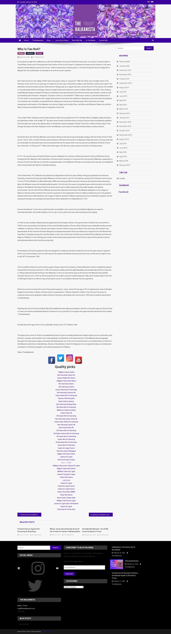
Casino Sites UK (66, 413)
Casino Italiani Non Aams (66, 378)
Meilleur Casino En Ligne (66, 471)
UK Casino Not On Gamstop (66, 416)
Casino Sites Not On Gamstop (66, 390)
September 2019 (125, 83)
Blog (48, 40)
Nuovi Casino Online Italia (66, 498)
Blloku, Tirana (22, 606)
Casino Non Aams (66, 477)
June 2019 (123, 96)
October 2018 (124, 131)
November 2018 (125, 126)
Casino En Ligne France (66, 448)
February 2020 (124, 62)
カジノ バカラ (66, 463)
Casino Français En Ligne (66, 474)
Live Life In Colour (62, 40)
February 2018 (124, 165)
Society (39, 53)
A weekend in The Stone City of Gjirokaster (123, 548)
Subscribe (69, 574)
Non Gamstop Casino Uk (66, 375)
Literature (30, 53)
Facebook (124, 185)
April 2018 (123, 156)
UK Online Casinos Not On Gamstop (66, 433)
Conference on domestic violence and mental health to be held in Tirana (125, 575)
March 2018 (123, 161)
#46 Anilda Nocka (131, 561)
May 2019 (123, 100)
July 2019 (122, 92)
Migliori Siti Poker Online (66, 454)
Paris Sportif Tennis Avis (66, 509)
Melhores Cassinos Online (66, 410)
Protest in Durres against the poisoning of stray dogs (28, 530)
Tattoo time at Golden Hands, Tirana (30, 515)
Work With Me (77, 40)
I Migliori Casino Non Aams (66, 381)
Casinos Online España (66, 398)
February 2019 (124, 113)
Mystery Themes (46, 631)
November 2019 (125, 74)
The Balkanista (37, 40)
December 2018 (125, 122)
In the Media (90, 40)
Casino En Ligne (66, 483)
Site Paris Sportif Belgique (66, 451)
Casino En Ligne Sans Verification (66, 503)
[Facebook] (51, 360)
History (21, 53)
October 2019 (124, 79)
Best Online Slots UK (66, 428)
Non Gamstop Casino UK (66, 425)
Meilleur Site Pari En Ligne (66, 501)
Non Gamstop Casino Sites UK (66, 419)
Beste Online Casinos (66, 401)
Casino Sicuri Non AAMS (66, 492)
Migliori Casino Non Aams (66, 468)
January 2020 (124, 66)
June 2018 (123, 148)
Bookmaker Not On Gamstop (66, 442)
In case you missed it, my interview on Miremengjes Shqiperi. (102, 515)
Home (26, 40)
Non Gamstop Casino (66, 384)
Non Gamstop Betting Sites (66, 404)
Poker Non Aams (66, 495)
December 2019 (125, 70)
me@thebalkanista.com (26, 608)
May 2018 (123, 152)
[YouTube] (78, 360)
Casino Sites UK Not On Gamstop (66, 422)
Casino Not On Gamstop (66, 439)
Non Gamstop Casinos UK (66, 392)
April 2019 (123, 105)
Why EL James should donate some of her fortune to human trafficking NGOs (65, 530)
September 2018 (125, 135)
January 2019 (124, 118)
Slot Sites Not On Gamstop (66, 407)
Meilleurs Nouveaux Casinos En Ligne (66, 466)
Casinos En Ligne (66, 457)
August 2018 (124, 139)
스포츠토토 (66, 480)
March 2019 (123, 109)
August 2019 (124, 87)
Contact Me (103, 40)
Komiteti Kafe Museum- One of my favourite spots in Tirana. (95, 530)
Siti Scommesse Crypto (66, 460)
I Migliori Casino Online (66, 372)
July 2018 (122, 143)
